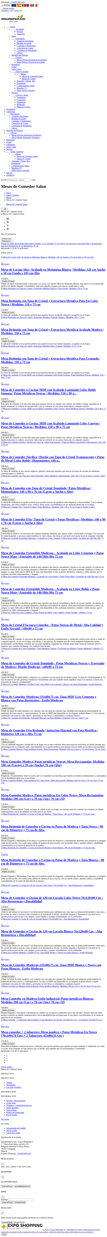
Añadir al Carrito (8, 281)
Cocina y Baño (19, 95)
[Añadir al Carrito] (2, 262)
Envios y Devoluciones (15, 1101)
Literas (19, 53)
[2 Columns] (7, 226)
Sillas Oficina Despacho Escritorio (31, 62)
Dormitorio (18, 39)
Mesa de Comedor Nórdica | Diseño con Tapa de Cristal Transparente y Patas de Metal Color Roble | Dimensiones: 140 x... (52, 458)
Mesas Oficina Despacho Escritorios (32, 60)
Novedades (11, 1085)
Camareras (21, 100)
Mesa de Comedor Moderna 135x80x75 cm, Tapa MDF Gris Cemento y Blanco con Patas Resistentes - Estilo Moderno (48, 698)
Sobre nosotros (12, 1108)
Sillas (13, 36)
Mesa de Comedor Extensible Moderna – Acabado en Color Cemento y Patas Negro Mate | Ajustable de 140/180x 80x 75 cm (52, 554)
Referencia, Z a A (31, 246)
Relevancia (7, 241)
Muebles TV (22, 88)
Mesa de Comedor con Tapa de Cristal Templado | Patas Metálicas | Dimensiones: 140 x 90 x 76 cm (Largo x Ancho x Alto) (46, 489)
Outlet (14, 67)
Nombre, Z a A (53, 243)
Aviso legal (11, 1103)
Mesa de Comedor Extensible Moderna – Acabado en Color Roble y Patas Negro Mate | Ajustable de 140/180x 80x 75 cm (50, 590)
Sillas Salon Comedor (26, 90)
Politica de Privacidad (15, 1112)
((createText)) (20, 1202)
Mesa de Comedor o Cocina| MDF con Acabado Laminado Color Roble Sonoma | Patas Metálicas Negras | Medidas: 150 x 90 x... (48, 391)
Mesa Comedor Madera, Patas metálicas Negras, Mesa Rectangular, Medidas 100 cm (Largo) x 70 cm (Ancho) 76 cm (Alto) (52, 763)
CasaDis (4, 854)
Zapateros (21, 34)
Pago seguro (11, 1110)
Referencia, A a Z (16, 246)
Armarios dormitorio (25, 41)
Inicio (10, 27)
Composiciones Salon (26, 86)
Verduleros (21, 97)
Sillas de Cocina (23, 107)
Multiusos (21, 104)
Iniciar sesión (11, 1115)
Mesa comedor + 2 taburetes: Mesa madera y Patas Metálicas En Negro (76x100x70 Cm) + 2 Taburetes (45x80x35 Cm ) (49, 1033)
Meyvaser (5, 264)
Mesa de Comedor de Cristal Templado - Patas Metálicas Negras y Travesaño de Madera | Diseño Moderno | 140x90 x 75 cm (52, 665)
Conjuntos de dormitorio (27, 50)
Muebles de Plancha (19, 55)
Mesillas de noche (24, 43)
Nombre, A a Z (40, 243)
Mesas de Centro (29, 79)
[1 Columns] (7, 229)
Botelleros (15, 64)
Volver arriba (7, 1067)
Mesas (21, 74)
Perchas (20, 31)
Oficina (16, 57)
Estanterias (21, 83)
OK (4, 209)
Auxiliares (17, 29)
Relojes (14, 93)
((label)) (4, 1199)
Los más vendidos (13, 1087)
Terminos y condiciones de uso (19, 1105)
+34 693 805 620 (17, 2)
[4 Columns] (7, 219)
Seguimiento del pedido (16, 1128)
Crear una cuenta (13, 1133)
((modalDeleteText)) (22, 1186)
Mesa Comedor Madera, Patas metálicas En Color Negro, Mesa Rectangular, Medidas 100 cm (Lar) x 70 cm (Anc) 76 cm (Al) (52, 796)
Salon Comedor (20, 71)
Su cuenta (5, 1119)
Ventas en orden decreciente (13, 243)
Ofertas (9, 1082)
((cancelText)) (7, 1186)
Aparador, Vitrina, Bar (26, 81)
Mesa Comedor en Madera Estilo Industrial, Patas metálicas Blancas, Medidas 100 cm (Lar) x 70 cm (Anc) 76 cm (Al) (47, 1000)
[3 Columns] (7, 223)
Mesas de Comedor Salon (32, 76)
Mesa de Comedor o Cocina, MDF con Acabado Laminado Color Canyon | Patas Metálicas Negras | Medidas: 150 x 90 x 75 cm (50, 425)
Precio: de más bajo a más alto (72, 243)
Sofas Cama (16, 69)
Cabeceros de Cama (25, 48)
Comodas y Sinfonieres (26, 46)
